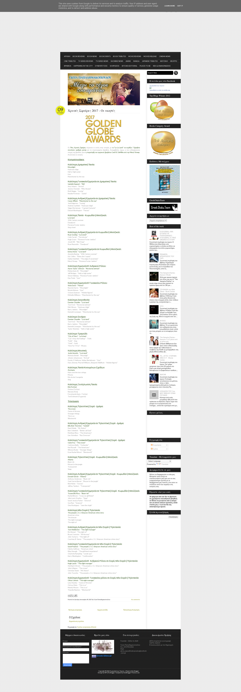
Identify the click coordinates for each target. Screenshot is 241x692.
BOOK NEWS (92, 56)
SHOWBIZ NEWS (117, 61)
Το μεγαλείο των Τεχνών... (117, 671)
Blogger (136, 671)
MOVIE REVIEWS (134, 56)
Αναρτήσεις (157, 445)
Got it (180, 6)
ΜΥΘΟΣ (163, 321)
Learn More (169, 6)
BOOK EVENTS (105, 56)
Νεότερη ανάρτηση (75, 610)
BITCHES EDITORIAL (129, 66)
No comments (135, 599)
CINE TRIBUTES (70, 61)
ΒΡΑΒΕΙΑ (67, 66)
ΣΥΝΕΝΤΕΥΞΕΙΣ (101, 66)
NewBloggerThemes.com (131, 672)
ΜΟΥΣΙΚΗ (164, 61)
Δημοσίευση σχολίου (76, 621)
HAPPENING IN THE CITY (83, 66)
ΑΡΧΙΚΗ (67, 56)
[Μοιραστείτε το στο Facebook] (76, 595)
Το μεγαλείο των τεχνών (156, 85)
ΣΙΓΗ (161, 306)
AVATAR (163, 375)
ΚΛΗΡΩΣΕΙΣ (114, 66)
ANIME (128, 61)
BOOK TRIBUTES (119, 56)
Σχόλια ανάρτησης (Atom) (86, 627)
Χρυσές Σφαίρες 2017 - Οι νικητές (91, 110)
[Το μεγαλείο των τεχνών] (150, 88)
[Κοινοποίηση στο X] (73, 595)
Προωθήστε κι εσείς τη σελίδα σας (159, 90)
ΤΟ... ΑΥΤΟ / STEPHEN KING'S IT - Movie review (168, 358)
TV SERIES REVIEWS (85, 61)
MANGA (136, 61)
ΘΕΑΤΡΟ (173, 61)
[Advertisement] (120, 33)
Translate (164, 464)
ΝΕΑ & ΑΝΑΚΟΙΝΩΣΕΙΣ (162, 66)
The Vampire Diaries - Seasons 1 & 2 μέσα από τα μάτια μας (168, 339)
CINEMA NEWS (164, 56)
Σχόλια (155, 449)
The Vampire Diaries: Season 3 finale (167, 274)
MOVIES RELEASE (150, 56)
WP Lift (106, 672)
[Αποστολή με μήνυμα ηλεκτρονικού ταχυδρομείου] (69, 595)
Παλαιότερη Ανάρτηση (131, 610)
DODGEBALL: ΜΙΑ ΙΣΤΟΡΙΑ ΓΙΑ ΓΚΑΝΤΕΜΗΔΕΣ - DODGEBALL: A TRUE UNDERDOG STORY (168, 236)
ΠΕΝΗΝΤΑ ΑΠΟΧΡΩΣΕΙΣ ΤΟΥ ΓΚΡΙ (167, 256)
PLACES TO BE (145, 66)
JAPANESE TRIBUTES (150, 61)
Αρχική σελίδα (102, 610)
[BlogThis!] (71, 595)
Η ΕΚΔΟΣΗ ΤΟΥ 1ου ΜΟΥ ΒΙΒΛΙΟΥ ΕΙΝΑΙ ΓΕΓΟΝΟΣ (167, 393)
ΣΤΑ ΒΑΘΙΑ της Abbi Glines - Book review (167, 291)
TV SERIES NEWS (102, 61)
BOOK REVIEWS (79, 56)
